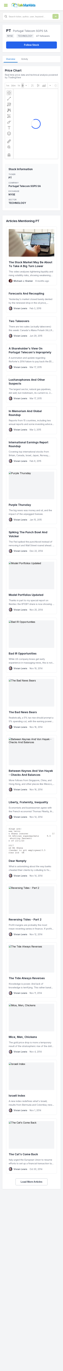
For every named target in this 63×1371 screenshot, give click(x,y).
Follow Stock (31, 45)
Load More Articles (31, 1182)
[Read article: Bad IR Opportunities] (31, 645)
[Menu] (5, 5)
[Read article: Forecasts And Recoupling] (31, 301)
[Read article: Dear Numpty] (31, 852)
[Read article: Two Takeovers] (31, 328)
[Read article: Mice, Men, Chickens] (31, 1028)
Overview (10, 59)
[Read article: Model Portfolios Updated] (31, 586)
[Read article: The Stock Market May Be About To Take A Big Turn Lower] (31, 256)
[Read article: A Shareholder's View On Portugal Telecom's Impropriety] (31, 357)
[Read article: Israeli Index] (31, 1087)
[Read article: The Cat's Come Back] (31, 1146)
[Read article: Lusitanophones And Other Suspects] (31, 389)
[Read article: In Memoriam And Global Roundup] (31, 420)
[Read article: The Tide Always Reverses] (31, 970)
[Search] (55, 16)
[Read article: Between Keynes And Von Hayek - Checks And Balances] (31, 764)
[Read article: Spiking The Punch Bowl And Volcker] (31, 541)
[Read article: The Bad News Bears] (31, 704)
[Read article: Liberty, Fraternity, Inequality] (31, 809)
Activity (24, 59)
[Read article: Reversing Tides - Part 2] (31, 911)
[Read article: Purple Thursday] (31, 496)
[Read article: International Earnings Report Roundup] (31, 451)
